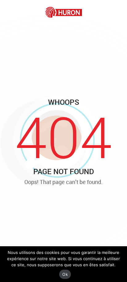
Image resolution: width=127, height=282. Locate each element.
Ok (65, 274)
